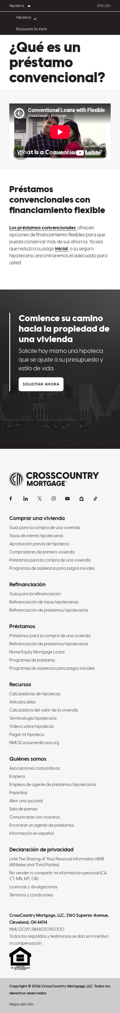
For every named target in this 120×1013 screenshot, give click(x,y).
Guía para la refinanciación (35, 594)
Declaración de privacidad (41, 849)
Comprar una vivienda (37, 518)
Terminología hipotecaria (33, 718)
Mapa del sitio (21, 1004)
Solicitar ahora (41, 384)
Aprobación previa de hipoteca (39, 544)
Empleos (17, 776)
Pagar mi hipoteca (26, 734)
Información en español (31, 833)
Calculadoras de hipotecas (34, 694)
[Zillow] (81, 498)
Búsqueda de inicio (31, 29)
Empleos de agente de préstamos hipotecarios (52, 784)
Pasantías (18, 792)
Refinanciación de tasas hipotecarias (43, 602)
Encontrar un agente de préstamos (41, 825)
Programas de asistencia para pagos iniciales (52, 568)
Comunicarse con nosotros (34, 817)
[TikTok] (95, 498)
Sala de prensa (23, 809)
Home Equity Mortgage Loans (37, 652)
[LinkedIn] (25, 498)
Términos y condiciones (31, 895)
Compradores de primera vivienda (42, 552)
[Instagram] (53, 498)
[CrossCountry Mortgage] (54, 479)
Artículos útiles (22, 702)
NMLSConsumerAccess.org (34, 742)
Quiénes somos (27, 759)
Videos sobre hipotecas (31, 726)
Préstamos (22, 626)
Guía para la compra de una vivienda (44, 527)
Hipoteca (23, 17)
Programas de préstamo (32, 660)
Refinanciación (27, 584)
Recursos (20, 684)
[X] (39, 498)
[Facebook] (11, 498)
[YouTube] (67, 498)
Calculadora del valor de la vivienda (43, 710)
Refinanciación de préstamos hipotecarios (48, 610)
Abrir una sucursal (26, 800)
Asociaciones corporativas (34, 768)
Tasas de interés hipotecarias (36, 535)
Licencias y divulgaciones (33, 887)
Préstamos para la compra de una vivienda (50, 560)
